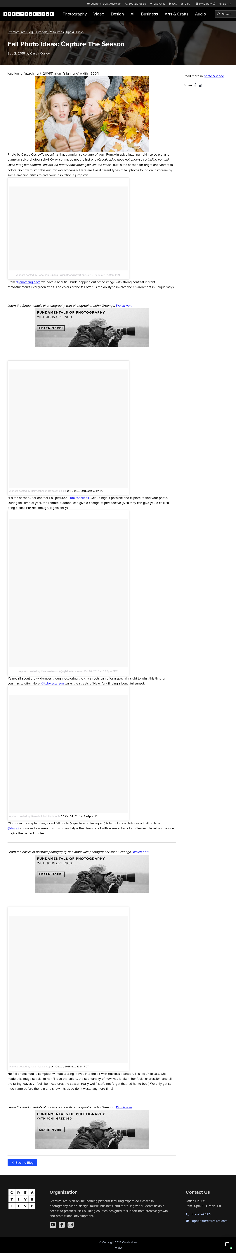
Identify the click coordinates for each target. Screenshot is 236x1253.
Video (98, 14)
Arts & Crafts (176, 14)
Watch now (124, 306)
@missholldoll (79, 497)
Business (149, 14)
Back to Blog (24, 1162)
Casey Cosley (40, 53)
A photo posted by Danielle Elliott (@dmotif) (34, 816)
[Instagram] (70, 1225)
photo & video (214, 76)
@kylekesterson (52, 683)
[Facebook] (61, 1225)
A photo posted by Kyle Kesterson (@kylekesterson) (49, 671)
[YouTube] (53, 1225)
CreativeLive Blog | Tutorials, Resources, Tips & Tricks (46, 32)
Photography (75, 14)
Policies (118, 1248)
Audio (200, 14)
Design (117, 14)
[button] (227, 1244)
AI (132, 14)
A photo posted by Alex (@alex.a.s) (29, 1066)
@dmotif (13, 828)
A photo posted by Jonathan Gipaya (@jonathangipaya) (48, 274)
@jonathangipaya (28, 282)
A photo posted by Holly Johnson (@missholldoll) (37, 490)
